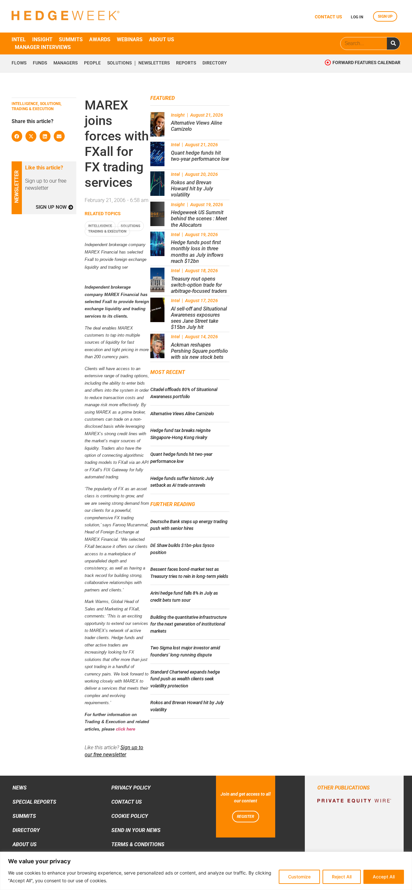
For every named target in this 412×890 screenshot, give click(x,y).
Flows (19, 63)
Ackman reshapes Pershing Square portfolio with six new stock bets (199, 351)
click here (125, 729)
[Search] (393, 43)
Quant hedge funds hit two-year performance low (200, 156)
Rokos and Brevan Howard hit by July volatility (192, 188)
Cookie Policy (129, 816)
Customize (299, 876)
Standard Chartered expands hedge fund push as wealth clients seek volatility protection (185, 679)
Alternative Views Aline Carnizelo (182, 413)
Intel (19, 39)
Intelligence (100, 226)
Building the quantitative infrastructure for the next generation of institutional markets (188, 624)
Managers (65, 63)
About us (161, 39)
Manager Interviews (43, 47)
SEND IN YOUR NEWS (136, 830)
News (20, 788)
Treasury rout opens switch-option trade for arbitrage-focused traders (199, 285)
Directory (214, 63)
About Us (25, 844)
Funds (40, 63)
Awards (99, 39)
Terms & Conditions (137, 844)
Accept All (384, 876)
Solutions (119, 63)
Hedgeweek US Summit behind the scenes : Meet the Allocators (199, 218)
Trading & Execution (107, 231)
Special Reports (34, 802)
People (92, 63)
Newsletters (154, 63)
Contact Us (126, 802)
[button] (17, 136)
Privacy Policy (131, 788)
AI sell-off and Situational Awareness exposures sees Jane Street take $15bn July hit (199, 318)
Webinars (130, 39)
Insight (42, 39)
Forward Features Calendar (366, 62)
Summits (71, 39)
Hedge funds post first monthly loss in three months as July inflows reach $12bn (197, 251)
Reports (186, 63)
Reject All (341, 876)
